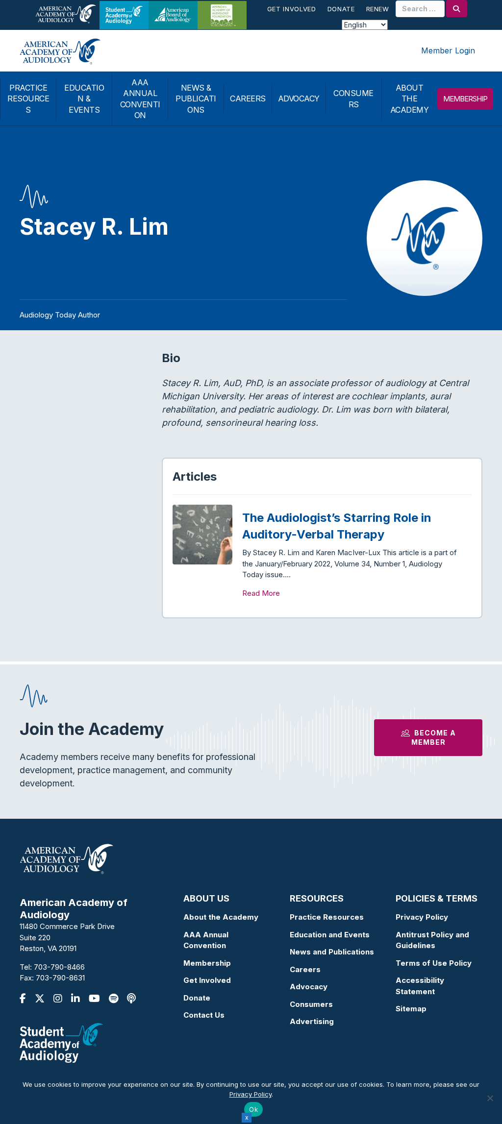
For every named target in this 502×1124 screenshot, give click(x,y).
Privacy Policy (422, 917)
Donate (341, 9)
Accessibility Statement (420, 986)
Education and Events (330, 934)
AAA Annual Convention (205, 940)
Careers (305, 969)
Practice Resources (327, 917)
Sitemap (411, 1008)
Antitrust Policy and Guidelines (432, 940)
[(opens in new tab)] (61, 1042)
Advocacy (308, 986)
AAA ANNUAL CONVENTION (140, 98)
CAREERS (248, 98)
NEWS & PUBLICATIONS (196, 99)
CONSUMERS (353, 98)
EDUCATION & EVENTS (84, 99)
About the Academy (220, 917)
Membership (207, 963)
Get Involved (291, 9)
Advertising (312, 1021)
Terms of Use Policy (434, 963)
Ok (253, 1109)
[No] (490, 1098)
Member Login (448, 50)
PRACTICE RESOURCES (28, 99)
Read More (261, 593)
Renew (377, 9)
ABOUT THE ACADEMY (409, 99)
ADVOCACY (299, 98)
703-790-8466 (59, 967)
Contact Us (204, 1015)
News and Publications (332, 951)
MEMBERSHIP (465, 98)
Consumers (311, 1004)
